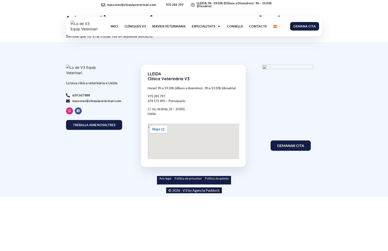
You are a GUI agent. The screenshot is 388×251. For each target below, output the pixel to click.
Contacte (258, 26)
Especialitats (203, 26)
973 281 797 (156, 96)
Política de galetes (217, 178)
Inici (114, 26)
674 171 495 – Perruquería (166, 101)
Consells (235, 26)
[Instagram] (69, 110)
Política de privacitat (188, 178)
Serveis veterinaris (168, 26)
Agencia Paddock (206, 190)
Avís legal (165, 178)
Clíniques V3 (135, 26)
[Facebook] (78, 110)
